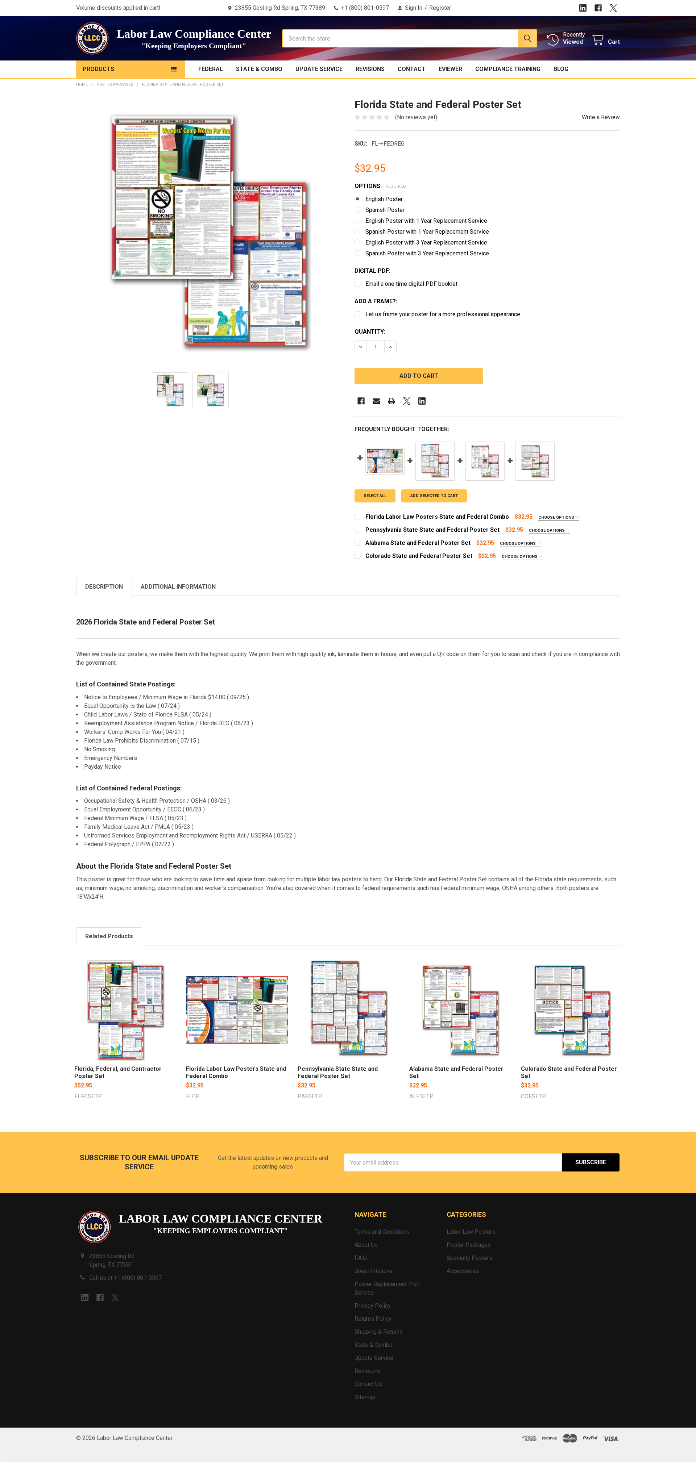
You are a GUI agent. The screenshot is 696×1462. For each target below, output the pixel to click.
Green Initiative (374, 1270)
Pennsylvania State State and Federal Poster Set (338, 1072)
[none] (208, 230)
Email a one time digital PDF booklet (411, 283)
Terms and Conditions (382, 1231)
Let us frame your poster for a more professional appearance (442, 314)
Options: (380, 186)
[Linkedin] (582, 7)
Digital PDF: (372, 270)
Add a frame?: (376, 301)
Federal (210, 69)
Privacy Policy (373, 1305)
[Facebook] (598, 7)
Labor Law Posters (471, 1231)
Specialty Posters (469, 1257)
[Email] (376, 401)
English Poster (384, 199)
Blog (561, 69)
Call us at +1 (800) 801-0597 (125, 1277)
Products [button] (98, 69)
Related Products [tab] (109, 936)
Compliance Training (507, 69)
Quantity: (370, 331)
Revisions (370, 69)
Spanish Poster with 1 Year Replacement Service (427, 231)
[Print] (391, 401)
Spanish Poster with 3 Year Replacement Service (427, 253)
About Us (366, 1244)
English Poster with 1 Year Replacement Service (426, 220)
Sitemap (365, 1397)
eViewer (450, 69)
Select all (375, 495)
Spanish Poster (385, 209)
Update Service (319, 69)
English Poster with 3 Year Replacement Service (426, 242)
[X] (613, 7)
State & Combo (259, 69)
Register (440, 7)
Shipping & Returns (379, 1331)
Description (104, 586)
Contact (412, 69)
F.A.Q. (361, 1257)
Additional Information (178, 586)
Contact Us (368, 1383)
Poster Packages (469, 1244)
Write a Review (601, 117)
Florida (403, 879)
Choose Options (556, 517)
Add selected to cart (434, 495)
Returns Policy (373, 1318)
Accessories (463, 1270)
